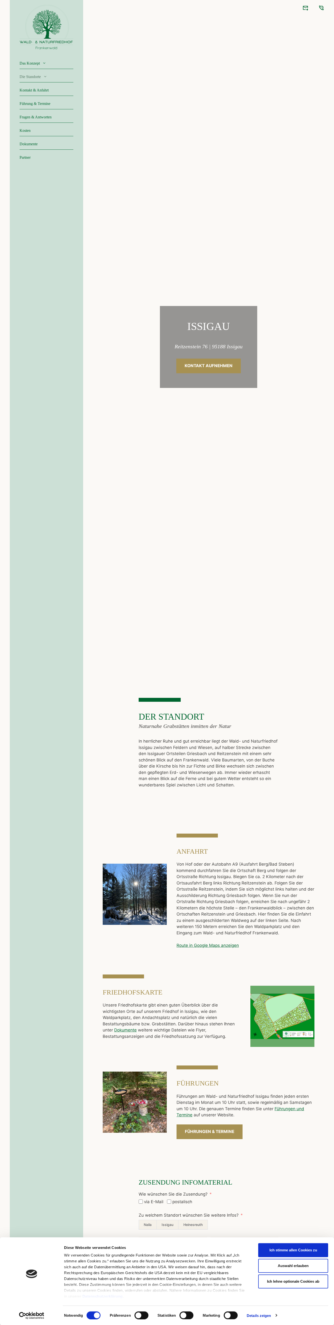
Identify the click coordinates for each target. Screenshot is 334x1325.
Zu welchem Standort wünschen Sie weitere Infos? (189, 1215)
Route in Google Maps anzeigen (208, 945)
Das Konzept (30, 63)
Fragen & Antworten (36, 117)
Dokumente (29, 144)
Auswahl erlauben (293, 1266)
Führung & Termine (35, 104)
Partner (25, 157)
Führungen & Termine (209, 1131)
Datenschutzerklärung (102, 1296)
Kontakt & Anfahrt (34, 90)
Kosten (25, 130)
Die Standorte (30, 77)
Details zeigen (259, 1315)
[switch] (141, 1315)
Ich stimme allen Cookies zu (293, 1250)
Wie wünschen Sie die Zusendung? (173, 1194)
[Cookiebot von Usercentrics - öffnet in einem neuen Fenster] (31, 1315)
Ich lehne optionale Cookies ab (293, 1281)
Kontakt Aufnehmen (209, 365)
